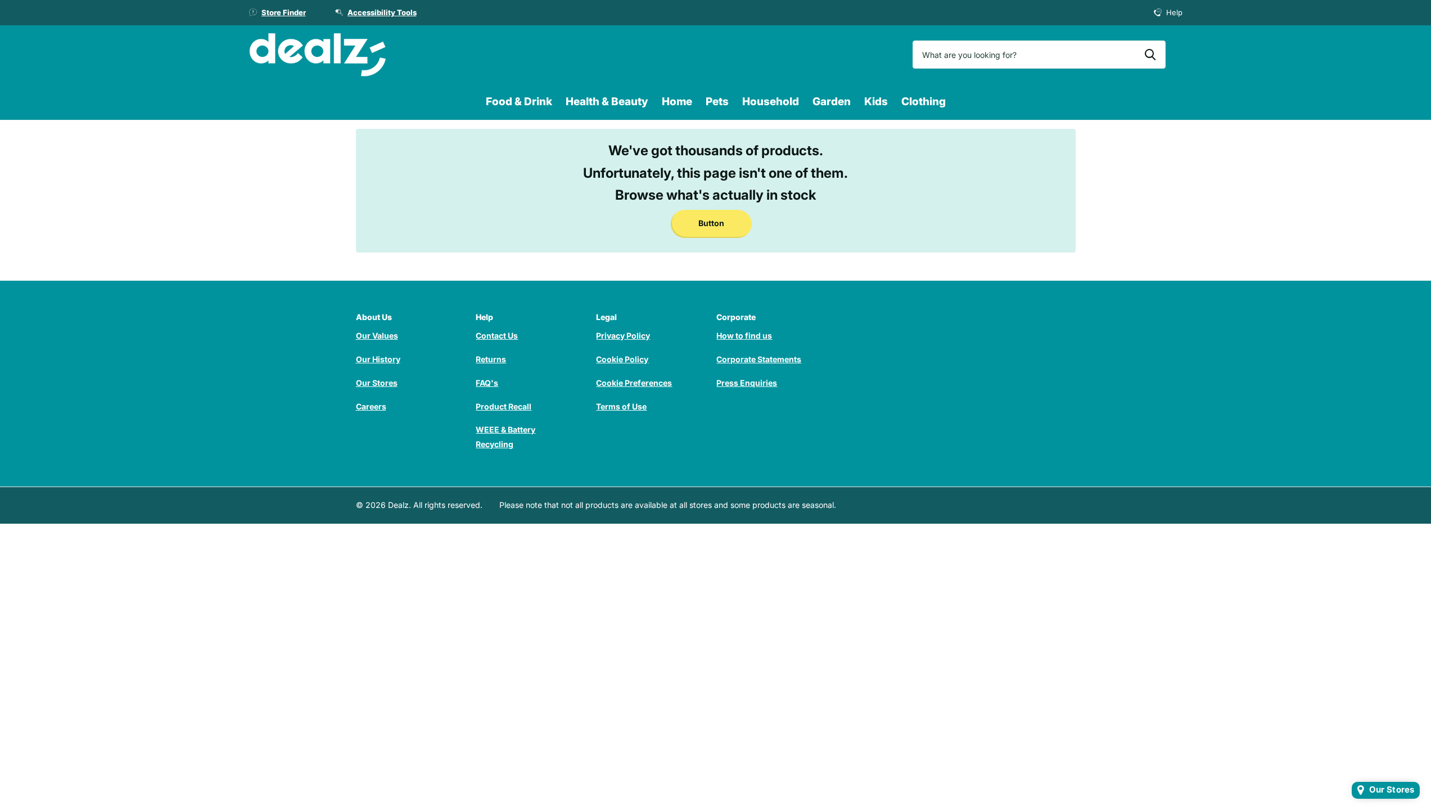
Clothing (923, 101)
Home (677, 101)
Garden (831, 101)
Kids (876, 101)
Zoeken (1150, 54)
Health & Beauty (607, 101)
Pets (717, 101)
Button (711, 223)
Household (770, 101)
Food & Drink (519, 101)
